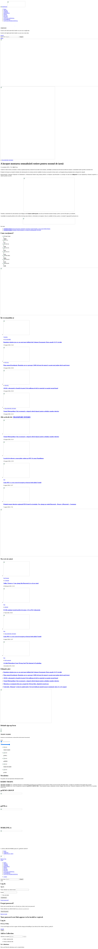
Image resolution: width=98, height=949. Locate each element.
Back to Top (3, 859)
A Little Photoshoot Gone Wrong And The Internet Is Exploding (22, 663)
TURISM (5, 11)
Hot (4, 479)
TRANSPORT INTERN (10, 408)
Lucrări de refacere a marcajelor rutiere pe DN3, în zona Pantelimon (23, 458)
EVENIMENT (6, 19)
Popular (7, 578)
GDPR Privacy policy (8, 853)
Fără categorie (8, 660)
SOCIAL (5, 15)
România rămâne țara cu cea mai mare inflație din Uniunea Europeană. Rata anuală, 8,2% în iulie (32, 342)
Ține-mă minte (5, 895)
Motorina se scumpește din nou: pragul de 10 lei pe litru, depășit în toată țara (26, 684)
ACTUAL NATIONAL (8, 18)
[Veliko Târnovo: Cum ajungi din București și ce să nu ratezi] (50, 568)
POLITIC (5, 17)
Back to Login (4, 914)
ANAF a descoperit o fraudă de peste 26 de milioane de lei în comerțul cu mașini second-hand (30, 388)
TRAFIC (5, 10)
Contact (5, 876)
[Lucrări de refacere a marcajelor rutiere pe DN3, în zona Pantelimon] (50, 448)
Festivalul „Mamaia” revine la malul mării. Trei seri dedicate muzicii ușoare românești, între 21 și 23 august (35, 687)
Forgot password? (5, 900)
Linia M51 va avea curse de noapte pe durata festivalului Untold (22, 482)
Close (2, 860)
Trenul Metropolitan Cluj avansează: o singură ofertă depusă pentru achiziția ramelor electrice (31, 411)
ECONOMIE (8, 339)
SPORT (5, 14)
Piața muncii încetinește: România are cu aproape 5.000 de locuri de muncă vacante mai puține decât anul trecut (36, 365)
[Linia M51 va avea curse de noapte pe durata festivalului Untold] (50, 470)
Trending (5, 337)
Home (4, 9)
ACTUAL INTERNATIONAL (10, 20)
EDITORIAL (6, 13)
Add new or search (5, 936)
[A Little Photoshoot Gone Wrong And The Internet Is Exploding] (50, 648)
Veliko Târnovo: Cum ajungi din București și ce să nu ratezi (21, 583)
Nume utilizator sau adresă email (8, 889)
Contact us (5, 852)
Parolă (2, 892)
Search (21, 36)
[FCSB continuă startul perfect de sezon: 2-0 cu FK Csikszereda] (50, 595)
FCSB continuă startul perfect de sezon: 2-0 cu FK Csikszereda (21, 610)
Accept (2, 929)
